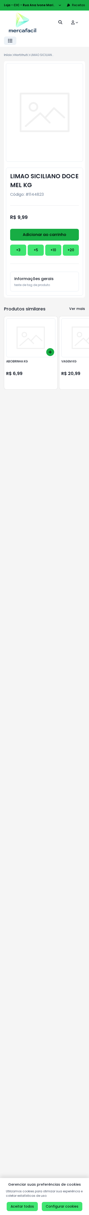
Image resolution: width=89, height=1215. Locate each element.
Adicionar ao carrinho (44, 234)
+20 (70, 250)
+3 (18, 250)
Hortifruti (21, 55)
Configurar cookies (62, 1206)
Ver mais (77, 308)
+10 (53, 250)
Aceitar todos (22, 1206)
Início (8, 55)
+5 (36, 250)
